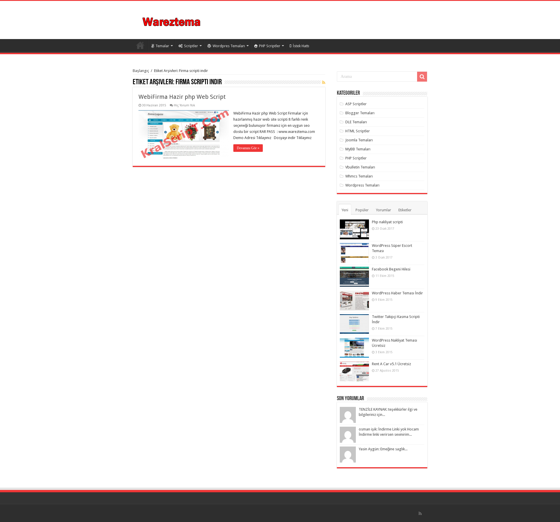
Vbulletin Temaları (360, 167)
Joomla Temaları (359, 140)
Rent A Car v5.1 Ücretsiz (391, 364)
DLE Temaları (356, 122)
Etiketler (405, 210)
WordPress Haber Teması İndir (397, 293)
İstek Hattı (301, 46)
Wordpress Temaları (362, 185)
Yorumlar (383, 210)
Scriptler (191, 46)
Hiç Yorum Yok (184, 105)
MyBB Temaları (357, 149)
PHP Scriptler (269, 46)
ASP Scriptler (356, 104)
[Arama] (422, 77)
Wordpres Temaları (229, 46)
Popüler (362, 210)
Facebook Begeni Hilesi (391, 269)
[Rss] (420, 513)
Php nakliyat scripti (387, 222)
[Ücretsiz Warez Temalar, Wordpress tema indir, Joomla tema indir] (172, 21)
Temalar (162, 46)
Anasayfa (140, 45)
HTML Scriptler (357, 131)
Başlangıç (141, 70)
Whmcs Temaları (359, 176)
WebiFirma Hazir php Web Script (182, 96)
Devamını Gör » (248, 148)
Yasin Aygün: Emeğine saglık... (383, 449)
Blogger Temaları (359, 113)
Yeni (345, 210)
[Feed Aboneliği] (323, 82)
